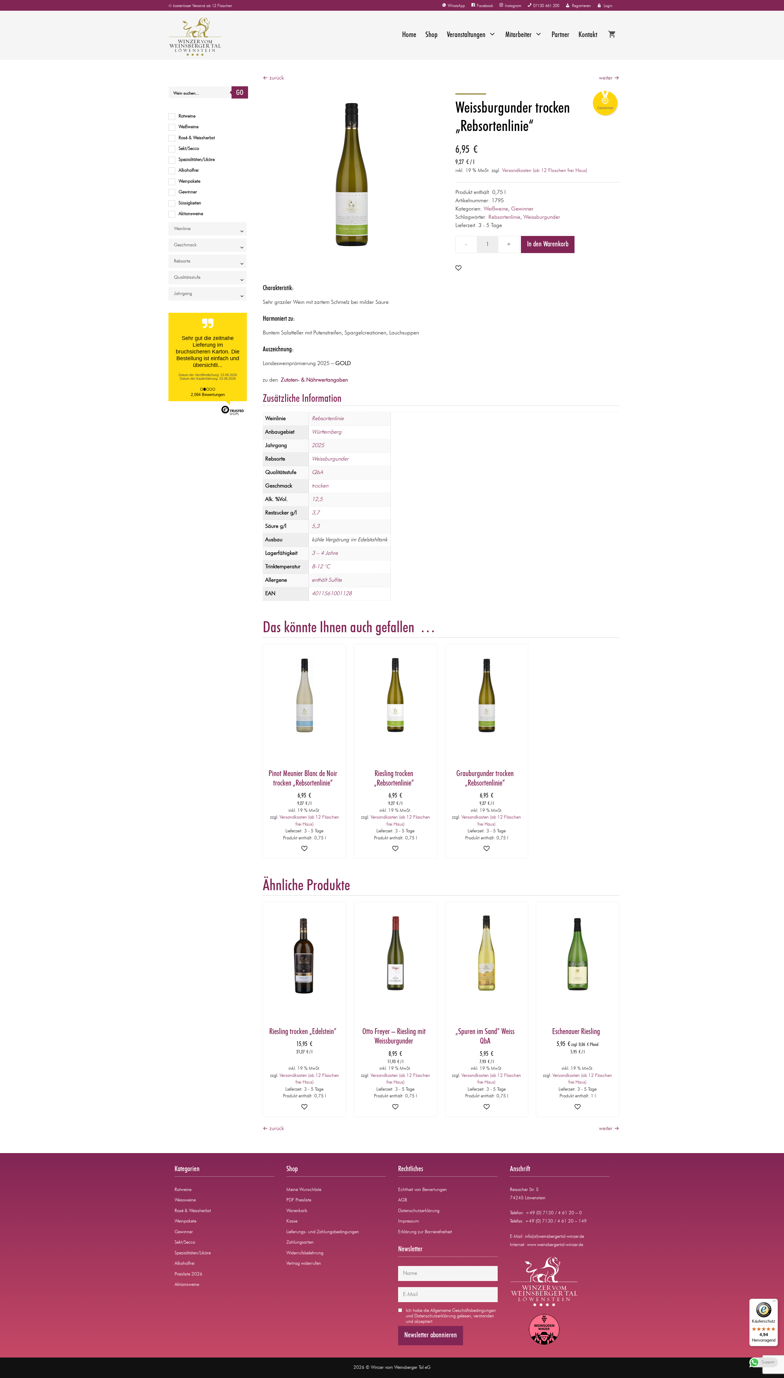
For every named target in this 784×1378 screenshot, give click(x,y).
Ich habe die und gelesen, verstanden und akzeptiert (451, 1316)
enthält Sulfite (327, 580)
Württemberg (326, 432)
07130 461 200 (546, 6)
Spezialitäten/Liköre (197, 160)
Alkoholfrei (188, 170)
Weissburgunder (541, 217)
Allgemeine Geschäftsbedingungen (463, 1311)
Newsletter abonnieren (430, 1335)
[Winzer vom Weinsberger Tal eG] (191, 37)
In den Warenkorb (547, 244)
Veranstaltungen (466, 35)
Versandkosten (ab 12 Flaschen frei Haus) (544, 170)
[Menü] (774, 1302)
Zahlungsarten (300, 1242)
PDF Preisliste (298, 1200)
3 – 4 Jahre (325, 553)
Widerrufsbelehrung (304, 1253)
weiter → (609, 78)
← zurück (273, 78)
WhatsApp (456, 6)
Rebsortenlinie (504, 217)
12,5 (317, 499)
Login (608, 6)
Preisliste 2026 (188, 1274)
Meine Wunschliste (303, 1190)
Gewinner (522, 209)
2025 (318, 445)
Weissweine (185, 1200)
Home (409, 35)
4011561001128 (332, 593)
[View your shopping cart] (612, 35)
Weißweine (496, 209)
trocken (320, 486)
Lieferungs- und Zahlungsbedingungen (322, 1232)
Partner (560, 35)
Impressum (408, 1221)
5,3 (315, 526)
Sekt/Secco (189, 149)
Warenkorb (296, 1211)
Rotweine (187, 116)
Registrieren (581, 6)
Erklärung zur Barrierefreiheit (425, 1232)
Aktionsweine (191, 214)
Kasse (291, 1221)
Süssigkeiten (190, 203)
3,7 (315, 513)
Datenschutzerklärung (418, 1211)
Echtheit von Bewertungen (422, 1190)
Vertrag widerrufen (303, 1263)
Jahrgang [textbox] (183, 294)
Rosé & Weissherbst (197, 138)
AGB (402, 1200)
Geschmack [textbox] (185, 245)
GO (239, 93)
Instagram (513, 6)
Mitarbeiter (518, 35)
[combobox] (207, 229)
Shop (431, 35)
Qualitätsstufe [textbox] (187, 277)
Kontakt (588, 35)
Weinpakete (189, 181)
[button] (458, 268)
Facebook (485, 6)
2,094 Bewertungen (208, 394)
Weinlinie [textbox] (182, 229)
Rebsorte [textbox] (182, 261)
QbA (317, 472)
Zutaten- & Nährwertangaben (314, 380)
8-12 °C (321, 566)
